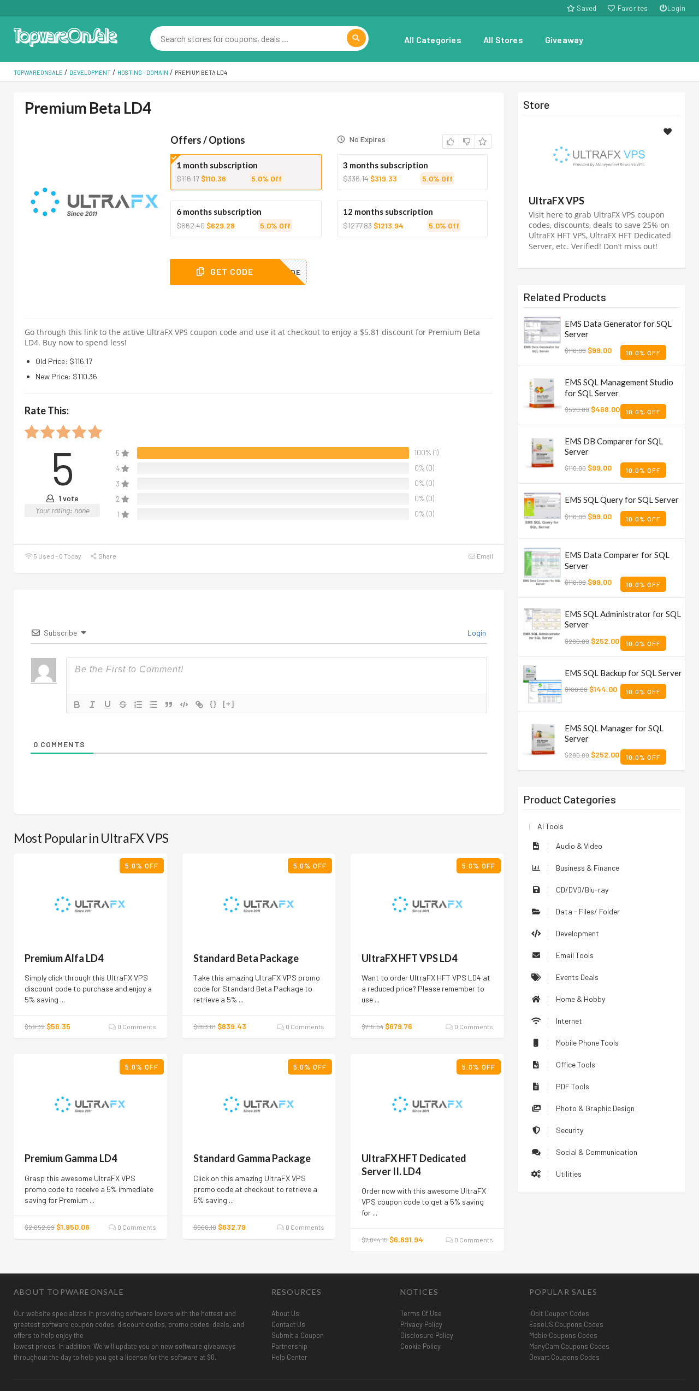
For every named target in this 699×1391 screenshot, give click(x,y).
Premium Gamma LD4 (71, 1158)
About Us (285, 1313)
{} (213, 704)
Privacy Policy (421, 1324)
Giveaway (564, 39)
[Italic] (92, 704)
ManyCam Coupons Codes (569, 1346)
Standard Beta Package (246, 958)
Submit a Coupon (297, 1335)
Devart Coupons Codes (564, 1357)
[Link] (199, 704)
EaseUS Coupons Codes (566, 1324)
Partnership (289, 1346)
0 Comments (136, 1026)
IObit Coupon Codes (559, 1313)
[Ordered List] (138, 704)
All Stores (503, 39)
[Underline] (107, 704)
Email (484, 556)
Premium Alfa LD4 (64, 958)
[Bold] (77, 704)
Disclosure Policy (426, 1335)
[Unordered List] (153, 704)
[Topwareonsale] (65, 35)
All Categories (432, 39)
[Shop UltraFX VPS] (601, 156)
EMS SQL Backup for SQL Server (623, 673)
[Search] (356, 38)
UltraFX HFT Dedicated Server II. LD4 (414, 1164)
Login (676, 8)
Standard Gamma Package (252, 1158)
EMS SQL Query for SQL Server (622, 499)
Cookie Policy (420, 1346)
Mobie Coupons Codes (563, 1335)
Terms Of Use (421, 1313)
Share (106, 556)
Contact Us (288, 1324)
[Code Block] (184, 704)
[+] (229, 704)
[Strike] (123, 704)
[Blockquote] (168, 704)
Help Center (289, 1357)
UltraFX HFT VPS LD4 (409, 958)
